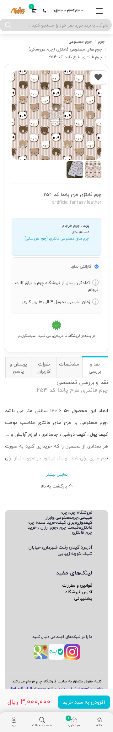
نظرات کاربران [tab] (44, 367)
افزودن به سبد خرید (84, 702)
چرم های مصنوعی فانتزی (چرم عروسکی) (56, 238)
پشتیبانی (83, 598)
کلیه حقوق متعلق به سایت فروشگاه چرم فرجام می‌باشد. (56, 681)
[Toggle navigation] (97, 11)
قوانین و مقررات (77, 585)
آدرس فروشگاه (78, 592)
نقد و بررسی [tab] (95, 367)
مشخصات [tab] (69, 364)
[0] (34, 11)
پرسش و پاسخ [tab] (18, 367)
